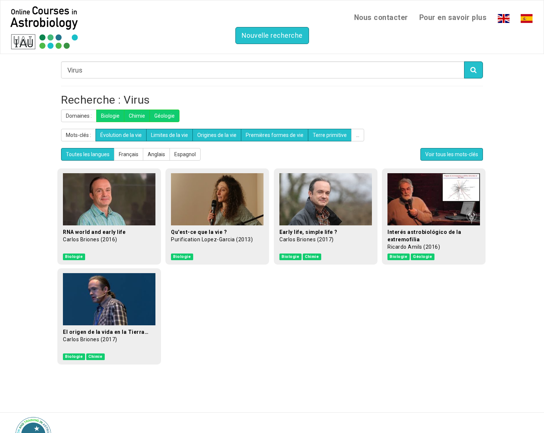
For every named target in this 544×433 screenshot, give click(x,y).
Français (128, 154)
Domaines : (79, 116)
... (357, 135)
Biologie (110, 116)
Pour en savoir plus (453, 17)
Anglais (156, 154)
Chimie (137, 116)
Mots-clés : (78, 135)
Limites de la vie (169, 135)
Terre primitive (330, 135)
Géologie (164, 116)
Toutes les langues (88, 154)
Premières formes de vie (274, 135)
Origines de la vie (216, 135)
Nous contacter (381, 17)
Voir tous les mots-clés (451, 154)
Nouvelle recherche (272, 35)
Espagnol (185, 154)
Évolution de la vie (121, 135)
